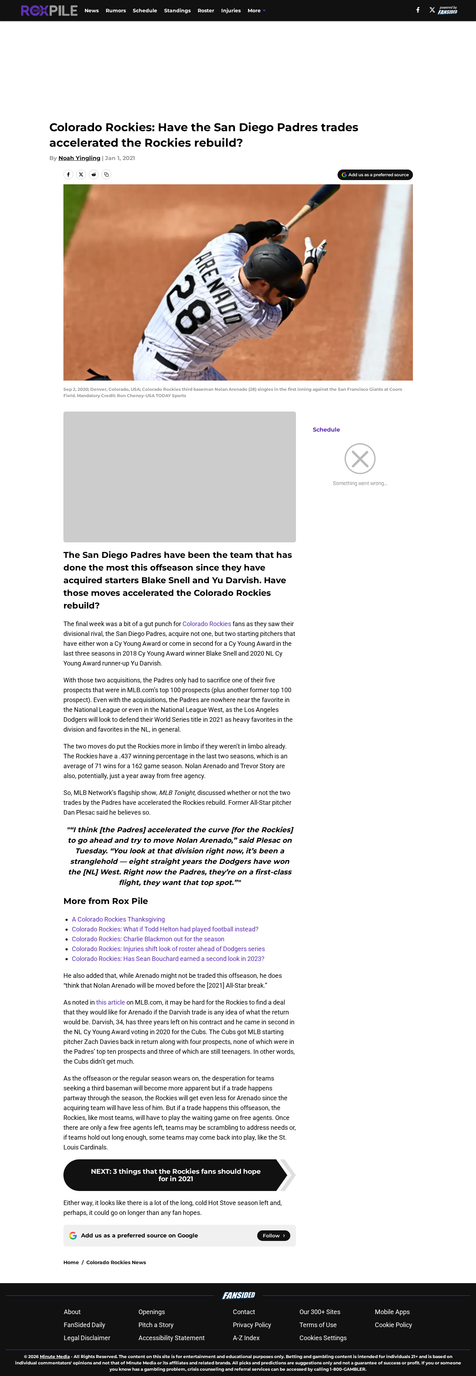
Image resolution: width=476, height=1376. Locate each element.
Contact (244, 1312)
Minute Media (55, 1356)
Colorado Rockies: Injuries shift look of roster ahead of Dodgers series (168, 949)
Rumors (116, 10)
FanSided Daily (84, 1325)
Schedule (145, 10)
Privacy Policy (252, 1325)
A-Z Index (246, 1338)
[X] (432, 10)
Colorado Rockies (207, 624)
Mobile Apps (392, 1312)
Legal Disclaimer (87, 1338)
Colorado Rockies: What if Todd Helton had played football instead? (165, 929)
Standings (177, 10)
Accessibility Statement (171, 1338)
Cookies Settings (323, 1338)
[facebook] (418, 10)
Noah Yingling (79, 158)
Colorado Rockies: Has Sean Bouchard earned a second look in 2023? (168, 958)
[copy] (106, 174)
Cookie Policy (393, 1325)
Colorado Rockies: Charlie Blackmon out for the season (148, 939)
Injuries (231, 10)
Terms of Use (318, 1325)
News (92, 10)
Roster (206, 10)
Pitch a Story (156, 1325)
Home (71, 1262)
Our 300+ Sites (319, 1312)
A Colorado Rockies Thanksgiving (118, 919)
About (72, 1312)
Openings (151, 1312)
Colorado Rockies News (116, 1262)
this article (110, 1002)
